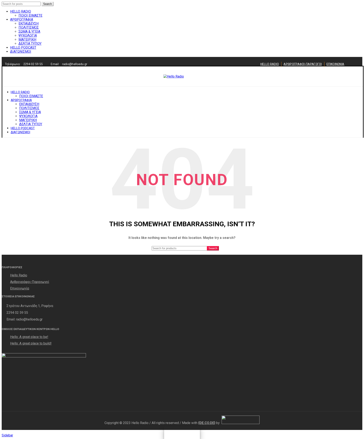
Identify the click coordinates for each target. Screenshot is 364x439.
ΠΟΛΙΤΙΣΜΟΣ (29, 28)
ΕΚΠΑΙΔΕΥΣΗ (29, 24)
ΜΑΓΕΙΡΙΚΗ (27, 40)
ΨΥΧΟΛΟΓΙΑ (28, 36)
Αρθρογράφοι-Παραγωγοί (29, 282)
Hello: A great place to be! (29, 337)
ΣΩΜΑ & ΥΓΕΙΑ (29, 32)
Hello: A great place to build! (31, 343)
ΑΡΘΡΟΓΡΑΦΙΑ (21, 20)
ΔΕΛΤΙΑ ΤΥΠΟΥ (30, 44)
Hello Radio (18, 275)
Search (47, 3)
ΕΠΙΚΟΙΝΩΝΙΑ (335, 64)
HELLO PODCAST (23, 48)
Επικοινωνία (19, 288)
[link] (206, 423)
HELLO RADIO (20, 11)
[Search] (342, 76)
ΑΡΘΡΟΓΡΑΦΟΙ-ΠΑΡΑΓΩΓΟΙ (303, 64)
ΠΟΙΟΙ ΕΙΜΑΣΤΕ (30, 15)
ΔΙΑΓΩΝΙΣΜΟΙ (20, 52)
